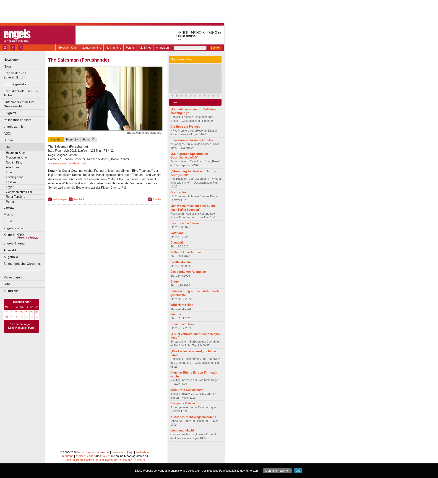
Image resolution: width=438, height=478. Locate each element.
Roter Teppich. (15, 196)
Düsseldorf (125, 460)
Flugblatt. (10, 113)
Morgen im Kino (91, 47)
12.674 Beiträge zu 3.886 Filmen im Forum (22, 326)
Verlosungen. (13, 277)
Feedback (79, 199)
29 (32, 312)
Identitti (175, 314)
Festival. (11, 182)
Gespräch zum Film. (19, 192)
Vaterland (177, 233)
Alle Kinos (145, 47)
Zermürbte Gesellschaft (186, 390)
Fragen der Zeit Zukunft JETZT (24, 75)
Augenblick (11, 257)
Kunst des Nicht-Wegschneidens (193, 417)
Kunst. (8, 221)
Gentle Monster (181, 262)
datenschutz (119, 452)
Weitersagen (60, 199)
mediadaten (143, 452)
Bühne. (9, 140)
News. (8, 66)
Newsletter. (12, 59)
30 (37, 312)
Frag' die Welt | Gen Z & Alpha (21, 93)
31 (6, 317)
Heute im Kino (68, 47)
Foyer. (10, 187)
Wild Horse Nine (181, 305)
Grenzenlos (178, 192)
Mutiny (175, 90)
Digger (175, 281)
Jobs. (7, 284)
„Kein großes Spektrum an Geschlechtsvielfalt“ (189, 155)
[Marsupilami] (200, 96)
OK (298, 470)
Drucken (157, 199)
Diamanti (176, 242)
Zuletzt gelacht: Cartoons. (22, 263)
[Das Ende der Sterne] (186, 96)
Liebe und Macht (182, 430)
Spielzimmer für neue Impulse (191, 140)
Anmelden (162, 47)
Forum (130, 47)
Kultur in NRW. (14, 234)
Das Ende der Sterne (184, 223)
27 (21, 312)
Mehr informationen (277, 470)
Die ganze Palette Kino (186, 403)
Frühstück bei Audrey (185, 252)
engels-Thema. (15, 243)
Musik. (8, 214)
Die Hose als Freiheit (185, 126)
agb (131, 452)
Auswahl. (10, 250)
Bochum (70, 460)
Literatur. (10, 207)
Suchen (215, 47)
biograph (67, 456)
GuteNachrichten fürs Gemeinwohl (19, 104)
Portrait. (11, 201)
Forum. (10, 172)
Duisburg (139, 460)
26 (16, 312)
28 (27, 312)
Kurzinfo (55, 139)
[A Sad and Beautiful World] (218, 96)
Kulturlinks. (11, 291)
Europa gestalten (16, 84)
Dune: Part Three (182, 324)
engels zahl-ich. (15, 126)
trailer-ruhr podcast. (18, 120)
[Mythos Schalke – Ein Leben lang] (209, 96)
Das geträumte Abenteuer (188, 271)
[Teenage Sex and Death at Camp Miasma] (213, 96)
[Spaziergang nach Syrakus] (195, 96)
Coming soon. (15, 177)
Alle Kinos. (13, 167)
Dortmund (111, 460)
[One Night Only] (172, 96)
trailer (105, 456)
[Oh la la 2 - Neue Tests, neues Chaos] (204, 96)
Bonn (79, 460)
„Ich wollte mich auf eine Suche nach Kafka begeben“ (193, 207)
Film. (7, 147)
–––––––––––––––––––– (22, 270)
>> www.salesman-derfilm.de (67, 163)
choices (80, 456)
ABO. (7, 133)
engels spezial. (14, 228)
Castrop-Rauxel (94, 460)
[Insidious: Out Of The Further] (181, 96)
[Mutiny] (177, 96)
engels (91, 456)
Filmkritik (72, 139)
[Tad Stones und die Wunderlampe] (190, 96)
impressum (103, 452)
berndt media (85, 452)
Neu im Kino (113, 47)
